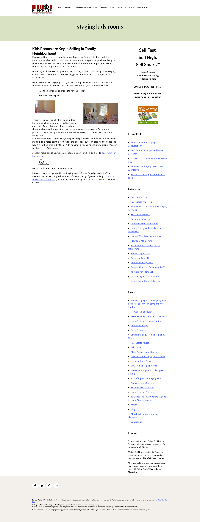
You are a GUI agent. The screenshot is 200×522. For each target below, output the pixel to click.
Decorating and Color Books (145, 276)
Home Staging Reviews (142, 311)
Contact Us (136, 421)
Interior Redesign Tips (142, 262)
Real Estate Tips (139, 197)
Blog (133, 409)
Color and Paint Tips (141, 258)
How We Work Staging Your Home (148, 356)
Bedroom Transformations (144, 223)
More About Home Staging (144, 352)
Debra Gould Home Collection (146, 281)
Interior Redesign (139, 325)
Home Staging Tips (140, 253)
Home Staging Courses (142, 392)
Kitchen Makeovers (140, 214)
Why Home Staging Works (144, 365)
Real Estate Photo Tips (142, 201)
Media (134, 404)
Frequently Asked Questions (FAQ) (148, 267)
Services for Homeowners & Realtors (149, 316)
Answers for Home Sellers (143, 271)
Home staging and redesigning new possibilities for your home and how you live (147, 304)
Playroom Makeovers (141, 240)
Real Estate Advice (140, 342)
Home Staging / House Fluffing (146, 321)
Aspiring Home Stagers (142, 383)
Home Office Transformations (146, 236)
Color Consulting (139, 330)
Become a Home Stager (142, 387)
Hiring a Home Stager (141, 361)
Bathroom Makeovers (141, 219)
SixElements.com (42, 8)
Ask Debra (136, 347)
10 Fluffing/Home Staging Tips (146, 378)
